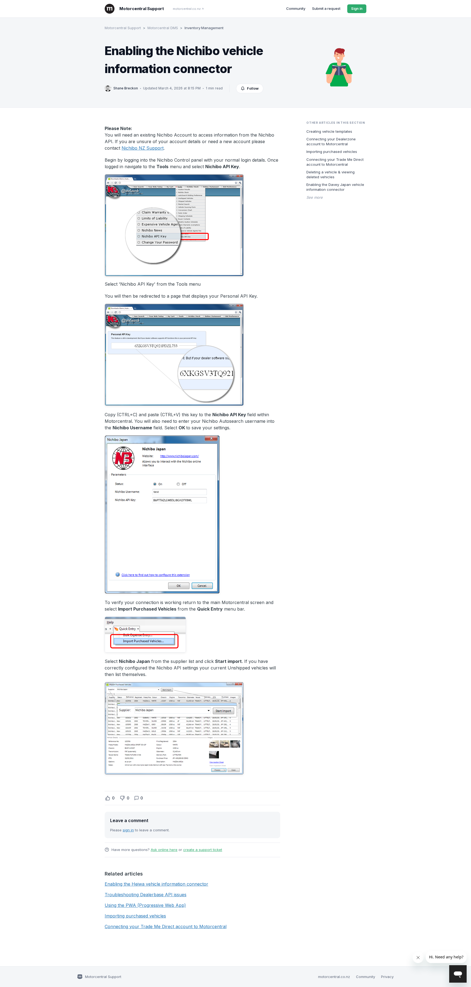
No (122, 798)
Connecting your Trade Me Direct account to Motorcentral (166, 926)
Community (295, 8)
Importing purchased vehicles (135, 916)
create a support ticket (202, 849)
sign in (128, 830)
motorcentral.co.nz (186, 9)
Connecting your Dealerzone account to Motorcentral (331, 141)
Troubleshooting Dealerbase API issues (145, 894)
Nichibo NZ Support (143, 148)
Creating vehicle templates (329, 131)
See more (314, 197)
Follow (253, 88)
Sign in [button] (357, 9)
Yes (108, 798)
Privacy (387, 976)
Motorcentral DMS (162, 28)
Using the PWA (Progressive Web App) (145, 905)
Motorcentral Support (123, 28)
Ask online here (164, 849)
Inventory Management (204, 28)
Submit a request (326, 8)
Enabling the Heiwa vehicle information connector (156, 884)
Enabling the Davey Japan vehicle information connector (335, 187)
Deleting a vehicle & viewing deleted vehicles (330, 174)
